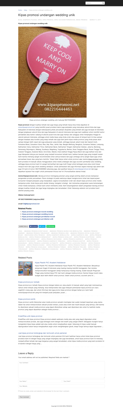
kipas (40, 20)
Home (20, 10)
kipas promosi (48, 20)
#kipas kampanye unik (79, 235)
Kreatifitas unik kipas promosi (30, 316)
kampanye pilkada (30, 20)
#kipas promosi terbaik (57, 247)
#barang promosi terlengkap (37, 233)
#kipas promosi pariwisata (56, 245)
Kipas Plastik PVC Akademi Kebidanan (50, 263)
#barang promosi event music (36, 231)
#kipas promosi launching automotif (43, 243)
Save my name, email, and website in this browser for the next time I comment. (44, 391)
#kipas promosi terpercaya (70, 249)
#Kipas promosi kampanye (73, 239)
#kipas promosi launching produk (73, 243)
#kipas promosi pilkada (77, 245)
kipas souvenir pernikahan (64, 20)
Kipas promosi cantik (26, 299)
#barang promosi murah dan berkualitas (66, 231)
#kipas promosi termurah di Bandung (43, 249)
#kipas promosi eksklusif (62, 237)
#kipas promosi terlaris (77, 247)
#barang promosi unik (60, 233)
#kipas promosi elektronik (84, 237)
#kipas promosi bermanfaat (40, 237)
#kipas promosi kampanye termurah (51, 241)
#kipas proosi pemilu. (26, 251)
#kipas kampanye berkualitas (58, 235)
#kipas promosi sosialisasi (36, 247)
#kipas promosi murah (35, 245)
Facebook (34, 226)
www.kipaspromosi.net (26, 127)
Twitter (43, 226)
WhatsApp (51, 226)
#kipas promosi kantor (76, 241)
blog (25, 10)
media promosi (81, 20)
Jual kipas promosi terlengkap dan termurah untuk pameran (42, 333)
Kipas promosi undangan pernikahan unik (37, 219)
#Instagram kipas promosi (35, 235)
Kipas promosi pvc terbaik (28, 282)
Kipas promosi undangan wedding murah (37, 214)
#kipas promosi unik (90, 249)
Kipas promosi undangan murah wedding (37, 212)
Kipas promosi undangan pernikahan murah (38, 217)
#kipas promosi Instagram (51, 239)
